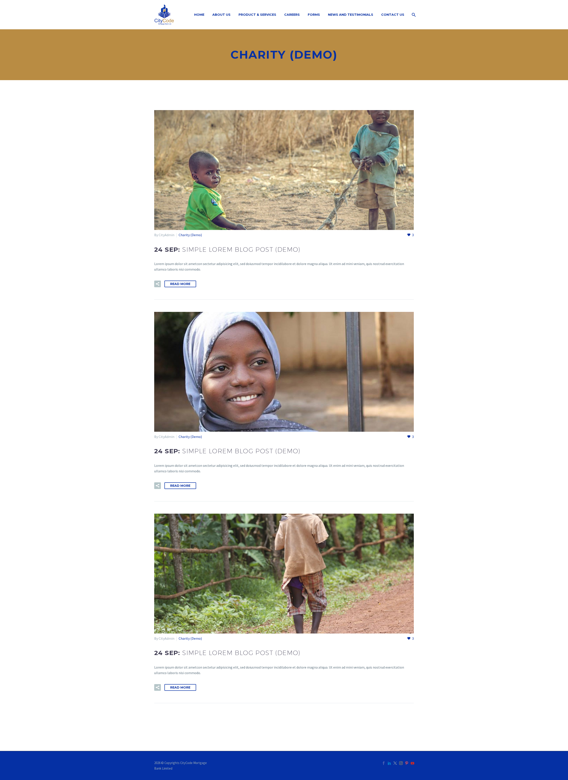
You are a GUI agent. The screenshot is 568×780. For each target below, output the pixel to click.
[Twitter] (395, 763)
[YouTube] (412, 763)
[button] (157, 284)
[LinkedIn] (389, 763)
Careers (292, 15)
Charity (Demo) (190, 235)
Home (199, 15)
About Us (221, 15)
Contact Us (392, 15)
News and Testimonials (350, 15)
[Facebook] (383, 763)
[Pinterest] (406, 763)
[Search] (413, 15)
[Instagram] (401, 763)
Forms (314, 15)
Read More (180, 284)
